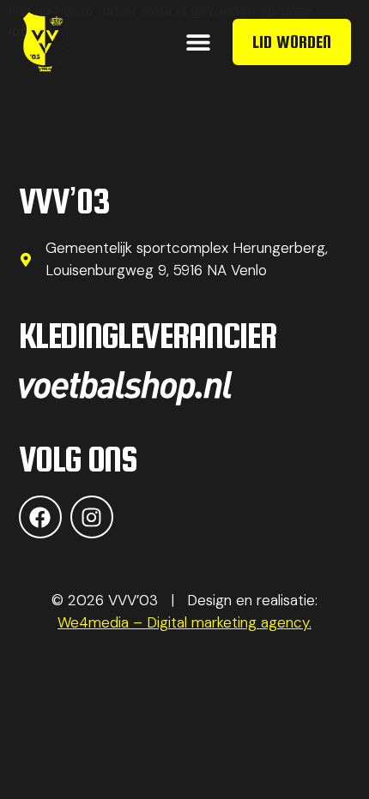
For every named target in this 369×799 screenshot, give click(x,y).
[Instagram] (91, 517)
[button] (198, 42)
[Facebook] (40, 517)
